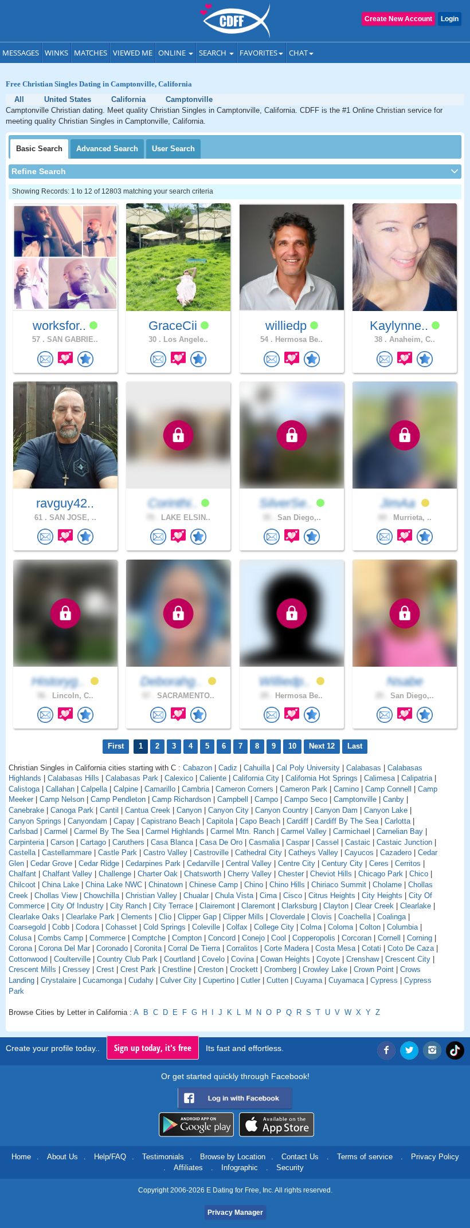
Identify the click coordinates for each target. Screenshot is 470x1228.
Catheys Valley (313, 852)
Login (450, 19)
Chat (298, 53)
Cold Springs (164, 927)
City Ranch (128, 906)
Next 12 (322, 746)
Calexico (178, 778)
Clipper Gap (197, 916)
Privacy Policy (435, 1156)
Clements (136, 916)
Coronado (112, 948)
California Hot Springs (321, 778)
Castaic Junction (404, 842)
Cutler (250, 980)
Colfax (237, 927)
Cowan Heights (285, 959)
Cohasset (121, 927)
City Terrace (173, 906)
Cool (278, 938)
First (116, 746)
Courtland (179, 959)
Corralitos (242, 948)
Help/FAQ (110, 1156)
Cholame (387, 884)
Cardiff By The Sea (346, 821)
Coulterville (72, 959)
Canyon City (228, 810)
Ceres (379, 863)
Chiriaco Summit (338, 884)
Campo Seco (305, 799)
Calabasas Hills (73, 778)
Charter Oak (158, 873)
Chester (291, 873)
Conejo (253, 938)
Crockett (244, 969)
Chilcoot (22, 884)
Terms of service (365, 1156)
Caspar (298, 842)
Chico (418, 873)
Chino (253, 884)
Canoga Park (71, 810)
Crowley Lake (325, 969)
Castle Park (117, 852)
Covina (242, 959)
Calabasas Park (131, 778)
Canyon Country (281, 810)
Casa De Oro (220, 842)
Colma (311, 927)
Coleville (206, 927)
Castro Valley (165, 852)
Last (354, 746)
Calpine (125, 789)
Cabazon (197, 767)
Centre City (296, 863)
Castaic (357, 842)
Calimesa (379, 778)
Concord (222, 938)
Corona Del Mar (64, 948)
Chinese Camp (213, 884)
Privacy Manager (235, 1213)
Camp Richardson (181, 799)
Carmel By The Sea (106, 831)
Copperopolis (313, 938)
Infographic (239, 1167)
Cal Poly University (308, 767)
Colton (370, 927)
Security (290, 1167)
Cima (268, 895)
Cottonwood (28, 959)
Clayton (335, 906)
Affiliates (188, 1167)
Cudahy (141, 980)
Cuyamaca (346, 980)
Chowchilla (101, 895)
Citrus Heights (331, 895)
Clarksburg (299, 906)
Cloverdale (287, 916)
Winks (56, 53)
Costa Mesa (335, 948)
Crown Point (374, 969)
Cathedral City (258, 852)
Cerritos (408, 863)
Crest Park (138, 969)
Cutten (277, 980)
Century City (342, 863)
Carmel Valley (304, 831)
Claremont (258, 906)
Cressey (76, 969)
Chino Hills (287, 884)
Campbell (232, 799)
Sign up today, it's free (152, 1047)
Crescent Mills (32, 969)
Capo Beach (260, 821)
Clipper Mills (243, 916)
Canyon (189, 810)
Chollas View (55, 895)
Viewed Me (132, 53)
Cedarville (203, 863)
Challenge (115, 873)
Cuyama (308, 980)
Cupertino (218, 980)
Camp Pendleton (118, 799)
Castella (22, 852)
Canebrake (26, 810)
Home (21, 1156)
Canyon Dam (336, 810)
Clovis (321, 916)
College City (274, 927)
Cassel (327, 842)
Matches (90, 53)
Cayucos (359, 852)
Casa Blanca (172, 842)
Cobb (60, 927)
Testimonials (163, 1156)
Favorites (258, 53)
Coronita (148, 948)
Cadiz (227, 767)
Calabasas (363, 767)
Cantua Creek (147, 810)
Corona (20, 948)
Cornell (389, 938)
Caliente (212, 778)
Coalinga (391, 916)
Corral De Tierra (194, 948)
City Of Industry (77, 906)
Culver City (178, 980)
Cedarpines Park (153, 863)
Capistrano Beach (170, 821)
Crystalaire (58, 980)
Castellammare (67, 852)
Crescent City (407, 959)
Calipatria (416, 778)
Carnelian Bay (400, 831)
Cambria (195, 789)
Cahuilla (257, 767)
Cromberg (280, 969)
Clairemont (217, 906)
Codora (87, 927)
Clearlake (415, 906)
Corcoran (356, 938)
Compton (187, 938)
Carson (62, 842)
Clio (165, 916)
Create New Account (398, 19)
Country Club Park (127, 959)
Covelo (213, 959)
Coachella (354, 916)
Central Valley (249, 863)
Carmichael (351, 831)
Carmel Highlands (175, 831)
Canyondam (87, 821)
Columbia (402, 927)
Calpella (94, 789)
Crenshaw (362, 959)
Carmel (56, 831)
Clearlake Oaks (34, 916)
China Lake (60, 884)
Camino (346, 789)
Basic (39, 148)
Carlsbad (23, 831)
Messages (20, 53)
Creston (211, 969)
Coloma (340, 927)
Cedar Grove (51, 863)
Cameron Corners (244, 789)
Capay (124, 821)
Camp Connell (388, 789)
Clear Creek (374, 906)
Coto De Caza (410, 948)
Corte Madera (286, 948)
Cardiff (297, 821)
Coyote (328, 959)
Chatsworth (202, 873)
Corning (419, 938)
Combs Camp (60, 938)
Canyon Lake (386, 810)
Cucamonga (102, 980)
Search (213, 53)
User (173, 148)
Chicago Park (380, 873)
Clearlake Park (90, 916)
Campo (266, 799)
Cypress (384, 980)
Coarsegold (27, 927)
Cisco (292, 895)
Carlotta (397, 821)
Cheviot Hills (331, 873)
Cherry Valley (250, 873)
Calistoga (24, 789)
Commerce (107, 938)
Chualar (196, 895)
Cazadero (396, 852)
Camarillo (159, 789)
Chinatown (165, 884)
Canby (393, 799)
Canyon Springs (35, 821)
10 (292, 746)
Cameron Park (303, 789)
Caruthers (128, 842)
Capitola (219, 821)
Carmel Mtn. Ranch (242, 831)
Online (172, 53)
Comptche (149, 938)
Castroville (211, 852)
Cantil (109, 810)
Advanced (107, 148)
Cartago (93, 842)
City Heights (382, 895)
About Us (62, 1156)
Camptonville (355, 799)
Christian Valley (151, 895)
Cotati (371, 948)
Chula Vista (234, 895)
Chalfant (22, 873)
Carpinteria (26, 842)
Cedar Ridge (99, 863)
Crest (105, 969)
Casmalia (264, 842)
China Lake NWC (113, 884)
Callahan (60, 789)
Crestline (176, 969)
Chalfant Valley (67, 873)
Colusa (20, 938)
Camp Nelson (62, 799)
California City (256, 778)
